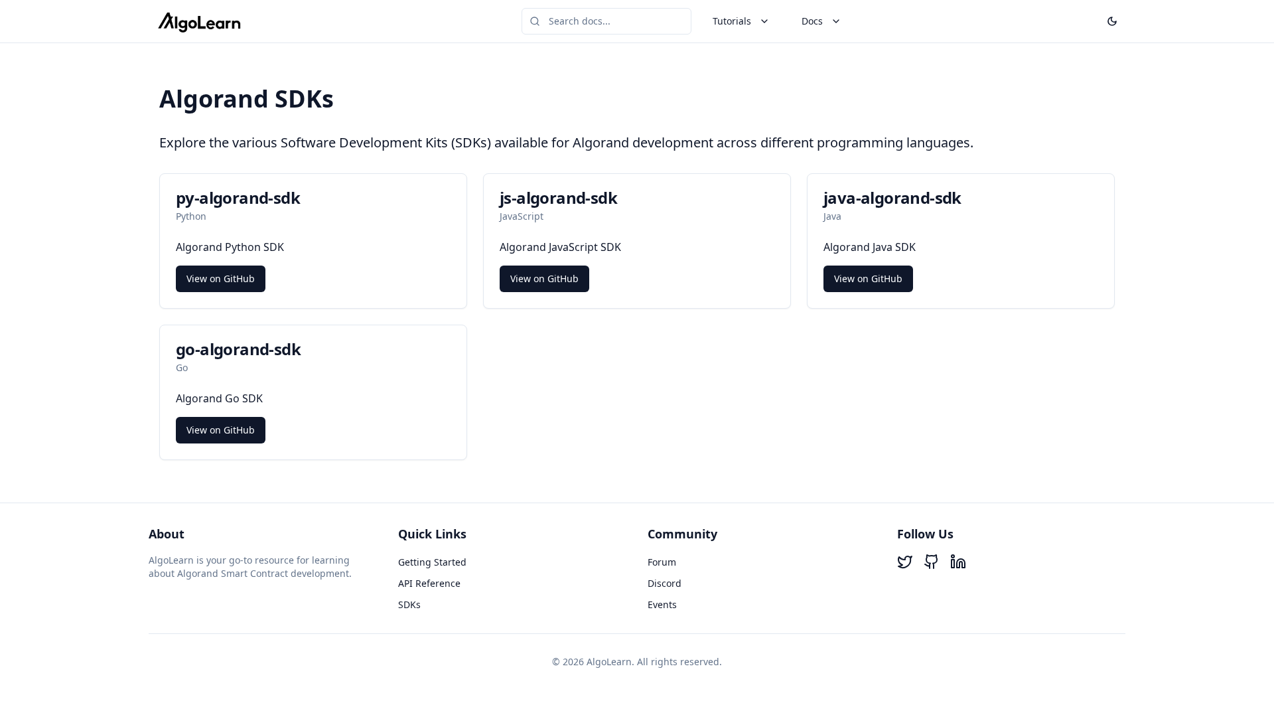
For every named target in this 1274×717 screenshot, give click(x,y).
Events (662, 604)
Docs (812, 21)
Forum (662, 562)
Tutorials (732, 21)
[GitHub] (932, 562)
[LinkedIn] (958, 562)
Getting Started (432, 562)
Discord (664, 583)
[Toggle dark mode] (1112, 21)
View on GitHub (220, 278)
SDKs (409, 604)
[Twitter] (905, 562)
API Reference (429, 583)
